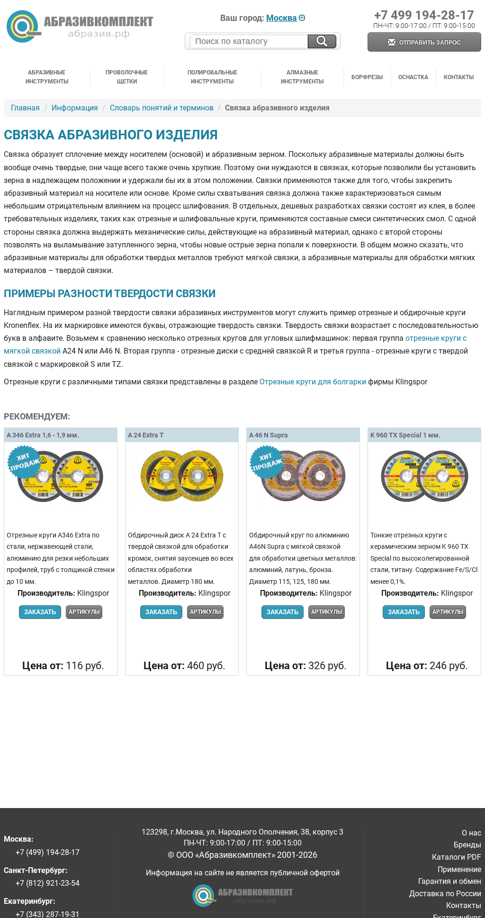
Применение (459, 869)
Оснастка (413, 77)
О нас (471, 832)
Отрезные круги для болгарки (313, 381)
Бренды (467, 844)
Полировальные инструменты (212, 77)
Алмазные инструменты (302, 77)
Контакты (459, 77)
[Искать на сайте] (322, 41)
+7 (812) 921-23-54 (48, 883)
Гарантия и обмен (449, 881)
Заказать (40, 612)
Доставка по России (445, 893)
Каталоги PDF (456, 857)
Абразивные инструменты (47, 77)
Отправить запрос (429, 42)
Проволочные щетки (127, 77)
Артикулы (84, 612)
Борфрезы (367, 77)
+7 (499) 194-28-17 (48, 852)
